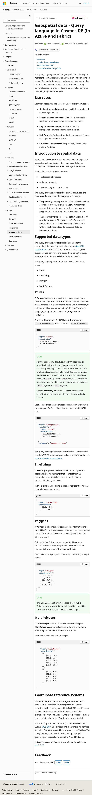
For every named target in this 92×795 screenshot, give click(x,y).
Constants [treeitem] (13, 214)
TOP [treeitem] (10, 153)
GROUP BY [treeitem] (13, 100)
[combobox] (16, 21)
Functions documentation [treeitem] (19, 162)
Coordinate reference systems (49, 68)
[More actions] (88, 18)
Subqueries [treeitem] (13, 228)
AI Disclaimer (7, 790)
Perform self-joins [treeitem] (16, 83)
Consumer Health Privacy (72, 790)
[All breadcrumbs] (37, 18)
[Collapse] (30, 16)
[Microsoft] (4, 3)
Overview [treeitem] (10, 65)
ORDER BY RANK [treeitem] (15, 109)
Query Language (48, 18)
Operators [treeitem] (13, 241)
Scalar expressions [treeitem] (16, 223)
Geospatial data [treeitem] (15, 232)
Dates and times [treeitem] (15, 236)
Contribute (45, 790)
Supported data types (45, 65)
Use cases (41, 59)
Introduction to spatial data (48, 62)
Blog (34, 790)
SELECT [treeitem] (11, 118)
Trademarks (20, 793)
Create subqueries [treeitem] (16, 78)
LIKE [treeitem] (10, 144)
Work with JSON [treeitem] (15, 74)
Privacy (55, 790)
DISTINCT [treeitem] (12, 140)
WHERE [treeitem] (11, 122)
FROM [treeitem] (11, 96)
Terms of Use (7, 793)
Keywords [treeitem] (12, 219)
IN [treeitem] (10, 149)
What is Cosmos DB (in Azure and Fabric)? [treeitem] (18, 39)
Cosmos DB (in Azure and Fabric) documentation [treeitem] (15, 27)
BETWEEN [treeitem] (12, 135)
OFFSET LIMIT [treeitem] (14, 105)
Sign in (86, 3)
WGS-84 (45, 726)
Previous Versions (22, 790)
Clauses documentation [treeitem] (18, 92)
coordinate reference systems (48, 458)
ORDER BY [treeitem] (13, 114)
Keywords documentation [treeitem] (19, 131)
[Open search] (80, 3)
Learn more (39, 745)
